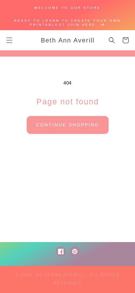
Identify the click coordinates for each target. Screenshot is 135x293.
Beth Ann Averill (60, 275)
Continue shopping (67, 124)
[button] (9, 40)
